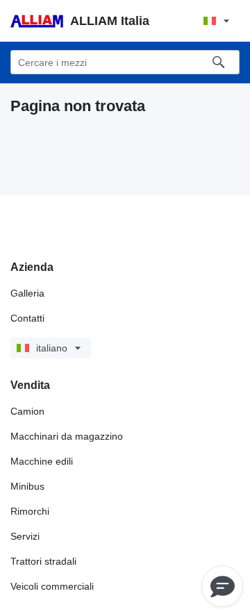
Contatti (27, 318)
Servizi (25, 536)
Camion (27, 411)
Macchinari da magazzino (66, 436)
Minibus (27, 486)
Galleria (27, 293)
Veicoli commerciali (52, 586)
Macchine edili (41, 461)
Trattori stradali (43, 561)
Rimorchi (29, 511)
